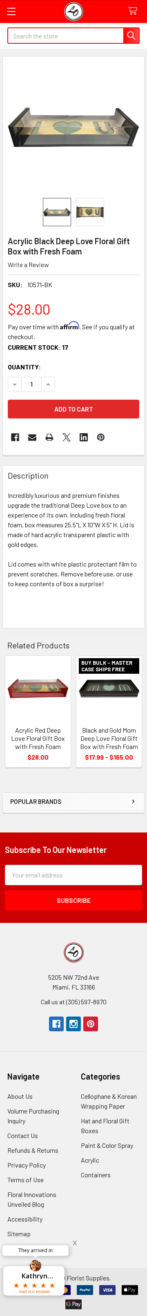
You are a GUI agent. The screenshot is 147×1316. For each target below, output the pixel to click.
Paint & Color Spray (107, 1145)
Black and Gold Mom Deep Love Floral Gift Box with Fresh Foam (109, 738)
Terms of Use (25, 1179)
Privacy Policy (26, 1165)
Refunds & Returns (32, 1150)
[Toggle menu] (11, 11)
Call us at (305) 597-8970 (74, 1002)
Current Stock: (38, 347)
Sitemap (19, 1233)
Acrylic (90, 1160)
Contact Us (22, 1135)
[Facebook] (15, 437)
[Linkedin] (83, 437)
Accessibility (24, 1219)
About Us (20, 1096)
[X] (66, 437)
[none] (73, 127)
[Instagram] (73, 1024)
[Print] (49, 437)
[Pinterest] (90, 1024)
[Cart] (134, 11)
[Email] (32, 437)
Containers (96, 1175)
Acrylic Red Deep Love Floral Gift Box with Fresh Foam (38, 738)
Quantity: (24, 367)
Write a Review (28, 264)
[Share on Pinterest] (101, 437)
